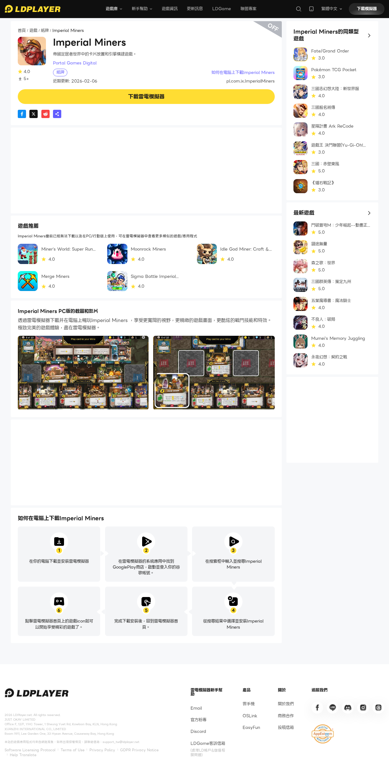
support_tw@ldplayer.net (121, 742)
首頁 (22, 30)
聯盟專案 (248, 9)
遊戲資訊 (170, 9)
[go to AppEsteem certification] (323, 734)
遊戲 (33, 30)
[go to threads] (378, 707)
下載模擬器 (367, 9)
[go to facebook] (317, 707)
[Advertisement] (146, 170)
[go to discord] (347, 707)
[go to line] (332, 707)
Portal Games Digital (74, 63)
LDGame (221, 9)
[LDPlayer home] (32, 9)
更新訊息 (195, 9)
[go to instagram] (363, 707)
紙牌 (45, 30)
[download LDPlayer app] (311, 9)
